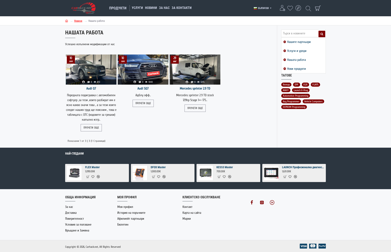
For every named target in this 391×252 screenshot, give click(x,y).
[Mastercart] (312, 246)
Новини (78, 21)
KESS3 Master (224, 167)
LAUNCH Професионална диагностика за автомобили (303, 167)
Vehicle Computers (313, 101)
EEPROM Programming (294, 106)
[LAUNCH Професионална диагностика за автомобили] (271, 173)
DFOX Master (158, 167)
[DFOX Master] (140, 173)
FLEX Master (92, 167)
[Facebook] (252, 202)
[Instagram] (262, 202)
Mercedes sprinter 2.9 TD (195, 88)
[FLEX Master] (74, 173)
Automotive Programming (295, 95)
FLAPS (315, 84)
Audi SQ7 (143, 88)
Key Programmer (291, 101)
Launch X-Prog (301, 90)
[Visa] (303, 246)
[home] (66, 20)
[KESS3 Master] (205, 173)
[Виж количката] (318, 8)
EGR (305, 84)
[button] (88, 177)
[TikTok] (272, 202)
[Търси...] (308, 8)
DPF (297, 84)
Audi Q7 (91, 88)
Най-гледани (74, 153)
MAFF (286, 90)
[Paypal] (322, 246)
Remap (286, 84)
